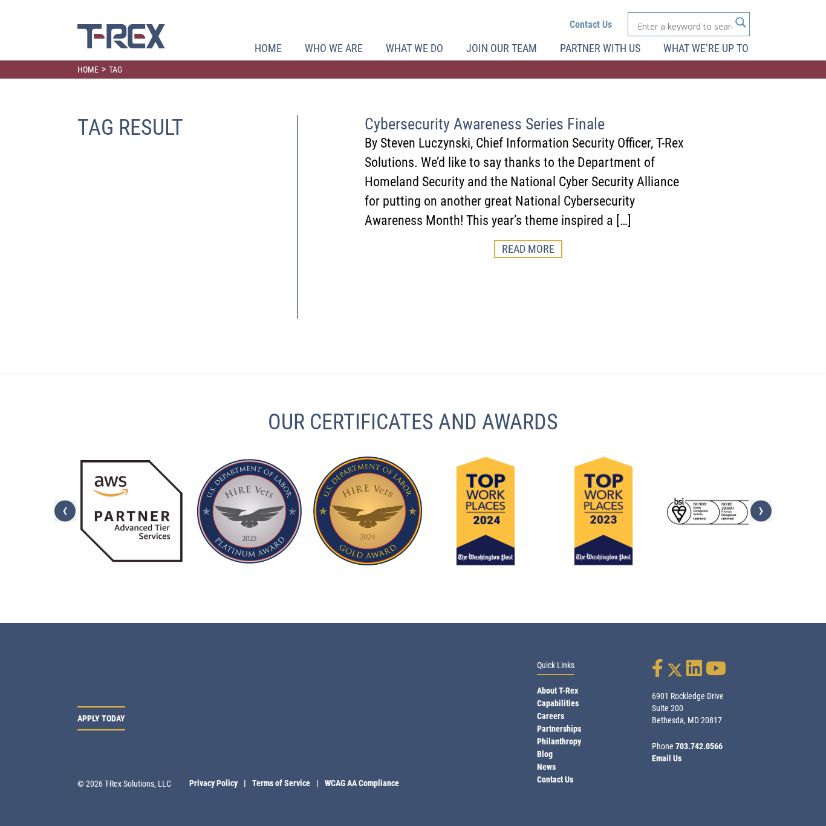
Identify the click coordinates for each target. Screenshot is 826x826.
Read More (528, 248)
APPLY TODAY (101, 718)
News (546, 767)
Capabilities (558, 703)
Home (268, 48)
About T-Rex (557, 690)
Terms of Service (281, 783)
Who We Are (334, 48)
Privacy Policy (213, 783)
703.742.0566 (699, 746)
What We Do (414, 48)
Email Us (666, 758)
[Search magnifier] (740, 22)
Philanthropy (559, 741)
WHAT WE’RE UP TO (706, 48)
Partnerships (559, 728)
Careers (550, 716)
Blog (545, 754)
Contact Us (591, 24)
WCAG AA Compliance (362, 783)
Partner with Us (600, 48)
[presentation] (65, 511)
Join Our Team (501, 48)
